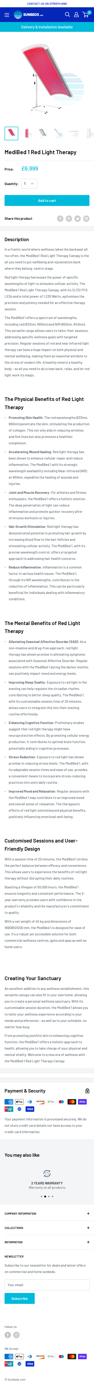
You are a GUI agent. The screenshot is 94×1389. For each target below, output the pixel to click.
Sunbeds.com (17, 1379)
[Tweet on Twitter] (77, 218)
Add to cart (47, 200)
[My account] (76, 14)
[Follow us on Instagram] (16, 1335)
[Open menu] (7, 15)
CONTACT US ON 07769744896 (47, 3)
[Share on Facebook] (60, 218)
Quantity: (11, 184)
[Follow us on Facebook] (8, 1335)
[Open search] (67, 14)
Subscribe (19, 1298)
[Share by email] (86, 218)
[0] (86, 14)
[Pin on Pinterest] (69, 218)
